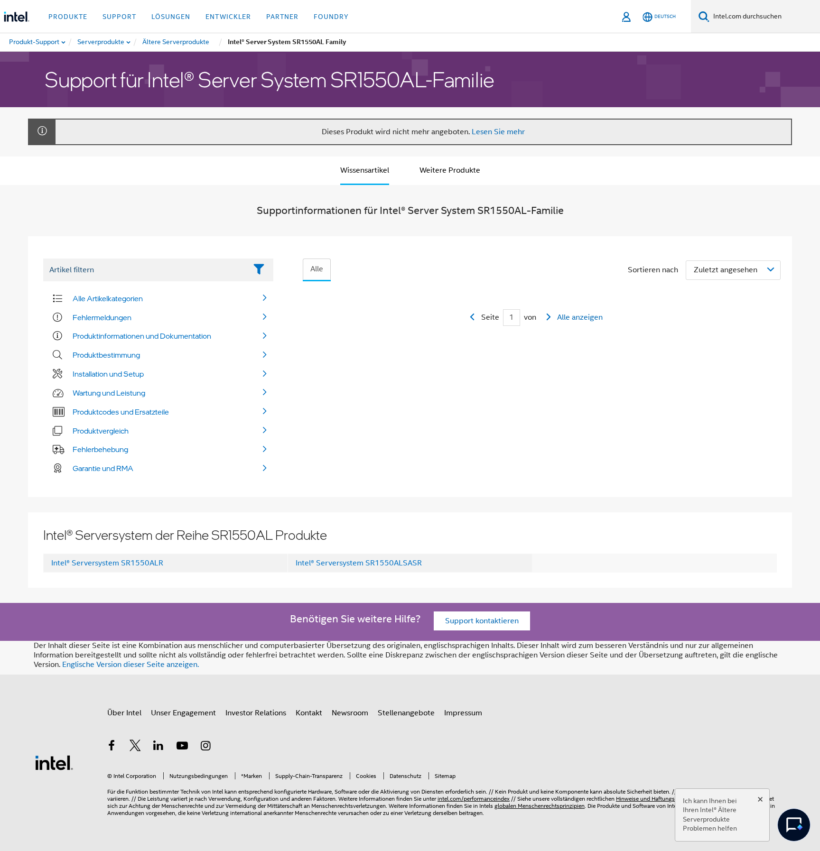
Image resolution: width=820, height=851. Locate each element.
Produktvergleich (101, 430)
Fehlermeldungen (102, 317)
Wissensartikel (364, 170)
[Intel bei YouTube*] (182, 747)
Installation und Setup (108, 374)
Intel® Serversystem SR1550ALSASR (359, 563)
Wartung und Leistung (109, 393)
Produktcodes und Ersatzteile (121, 411)
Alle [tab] (316, 269)
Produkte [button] (67, 16)
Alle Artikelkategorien (108, 298)
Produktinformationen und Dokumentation (142, 336)
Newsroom (350, 713)
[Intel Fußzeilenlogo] (54, 762)
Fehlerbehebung (100, 449)
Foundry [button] (331, 16)
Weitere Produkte (449, 170)
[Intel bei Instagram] (205, 747)
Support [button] (119, 16)
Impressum (463, 713)
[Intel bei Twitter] (135, 747)
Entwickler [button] (228, 16)
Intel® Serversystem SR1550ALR (107, 563)
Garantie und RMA (103, 468)
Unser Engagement (183, 713)
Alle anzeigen (580, 317)
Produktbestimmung (106, 355)
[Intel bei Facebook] (111, 747)
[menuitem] (101, 42)
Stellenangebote (406, 713)
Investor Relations (255, 713)
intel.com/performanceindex (474, 798)
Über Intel (124, 713)
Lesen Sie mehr (498, 132)
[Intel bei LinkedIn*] (158, 747)
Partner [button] (282, 16)
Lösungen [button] (170, 16)
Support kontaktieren (482, 621)
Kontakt (309, 713)
